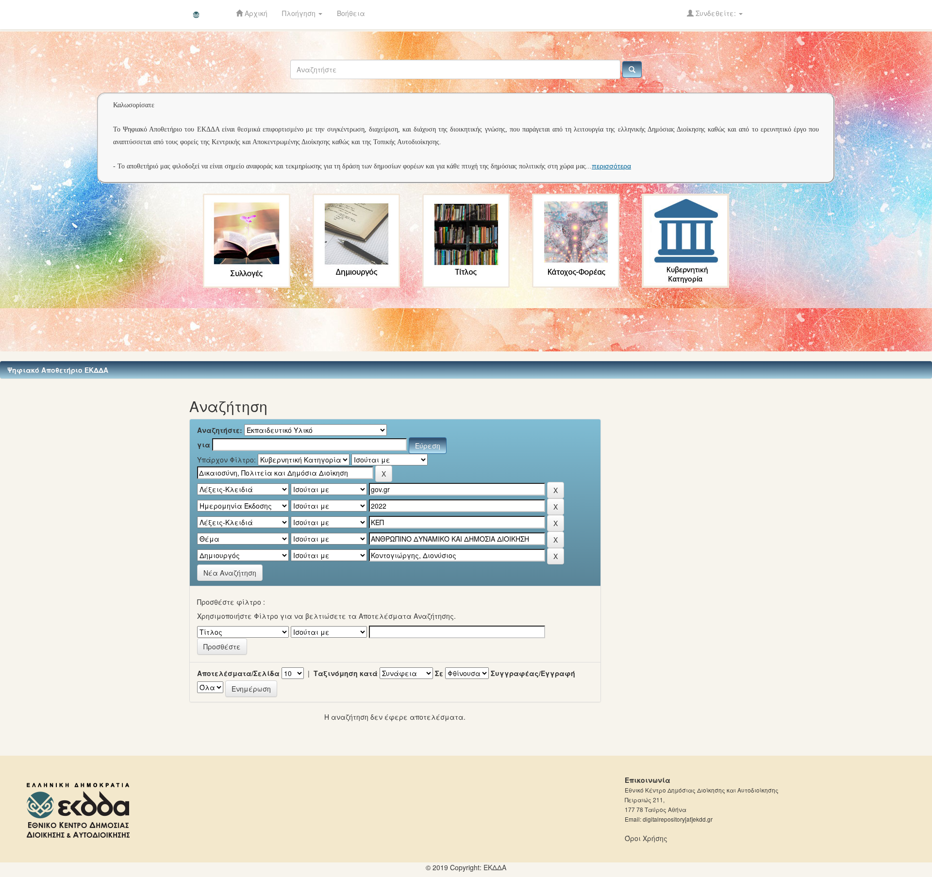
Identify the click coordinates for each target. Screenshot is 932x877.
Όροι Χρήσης (646, 838)
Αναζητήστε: (219, 430)
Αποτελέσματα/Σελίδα (238, 673)
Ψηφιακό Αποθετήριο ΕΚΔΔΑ (57, 370)
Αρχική (255, 13)
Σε (439, 673)
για (203, 444)
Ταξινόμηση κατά (346, 673)
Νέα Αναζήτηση (229, 573)
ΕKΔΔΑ (494, 867)
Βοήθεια (351, 13)
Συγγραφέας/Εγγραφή (533, 673)
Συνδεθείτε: (716, 13)
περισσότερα (611, 166)
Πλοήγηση (299, 13)
